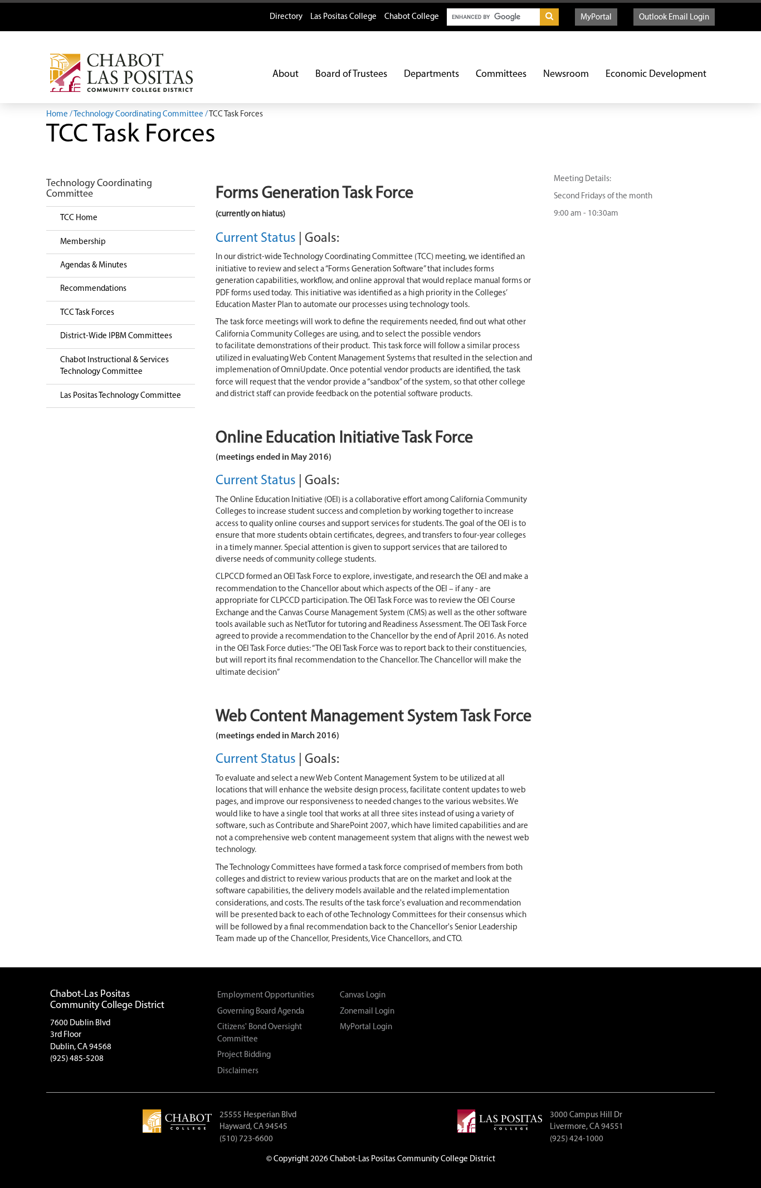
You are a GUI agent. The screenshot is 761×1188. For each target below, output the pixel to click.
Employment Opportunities (265, 995)
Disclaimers (237, 1071)
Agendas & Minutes (93, 265)
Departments (431, 75)
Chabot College (411, 17)
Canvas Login (363, 995)
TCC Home (78, 218)
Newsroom (566, 75)
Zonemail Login (367, 1011)
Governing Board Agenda (260, 1011)
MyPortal (596, 17)
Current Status (256, 238)
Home (57, 114)
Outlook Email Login (674, 17)
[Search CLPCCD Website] (549, 17)
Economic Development (656, 75)
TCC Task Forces (87, 313)
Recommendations (93, 289)
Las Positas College (343, 17)
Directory (286, 17)
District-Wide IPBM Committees (116, 336)
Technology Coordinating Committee (138, 114)
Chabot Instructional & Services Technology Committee (114, 366)
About (285, 75)
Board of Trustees (351, 75)
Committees (501, 75)
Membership (83, 242)
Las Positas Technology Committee (120, 396)
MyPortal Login (366, 1027)
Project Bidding (244, 1055)
